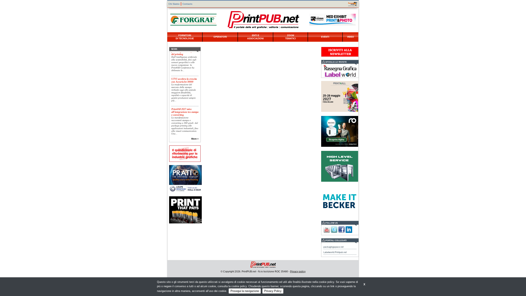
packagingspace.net (333, 246)
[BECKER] (339, 200)
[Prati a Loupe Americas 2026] (185, 178)
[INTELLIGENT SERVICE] (339, 165)
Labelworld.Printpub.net (335, 252)
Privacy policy (298, 271)
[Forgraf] (193, 19)
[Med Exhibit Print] (332, 19)
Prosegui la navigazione (245, 291)
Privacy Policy (272, 291)
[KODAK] (185, 209)
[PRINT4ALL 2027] (339, 96)
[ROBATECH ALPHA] (339, 130)
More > (194, 139)
